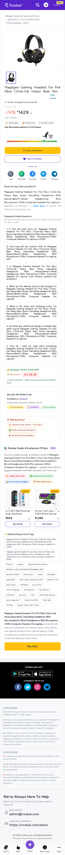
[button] (56, 508)
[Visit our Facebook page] (18, 687)
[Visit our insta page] (37, 687)
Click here (39, 205)
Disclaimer (47, 838)
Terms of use (34, 838)
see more (53, 96)
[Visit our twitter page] (28, 687)
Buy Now (18, 524)
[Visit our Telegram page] (47, 687)
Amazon (24, 399)
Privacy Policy (19, 838)
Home (9, 16)
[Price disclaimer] (31, 113)
